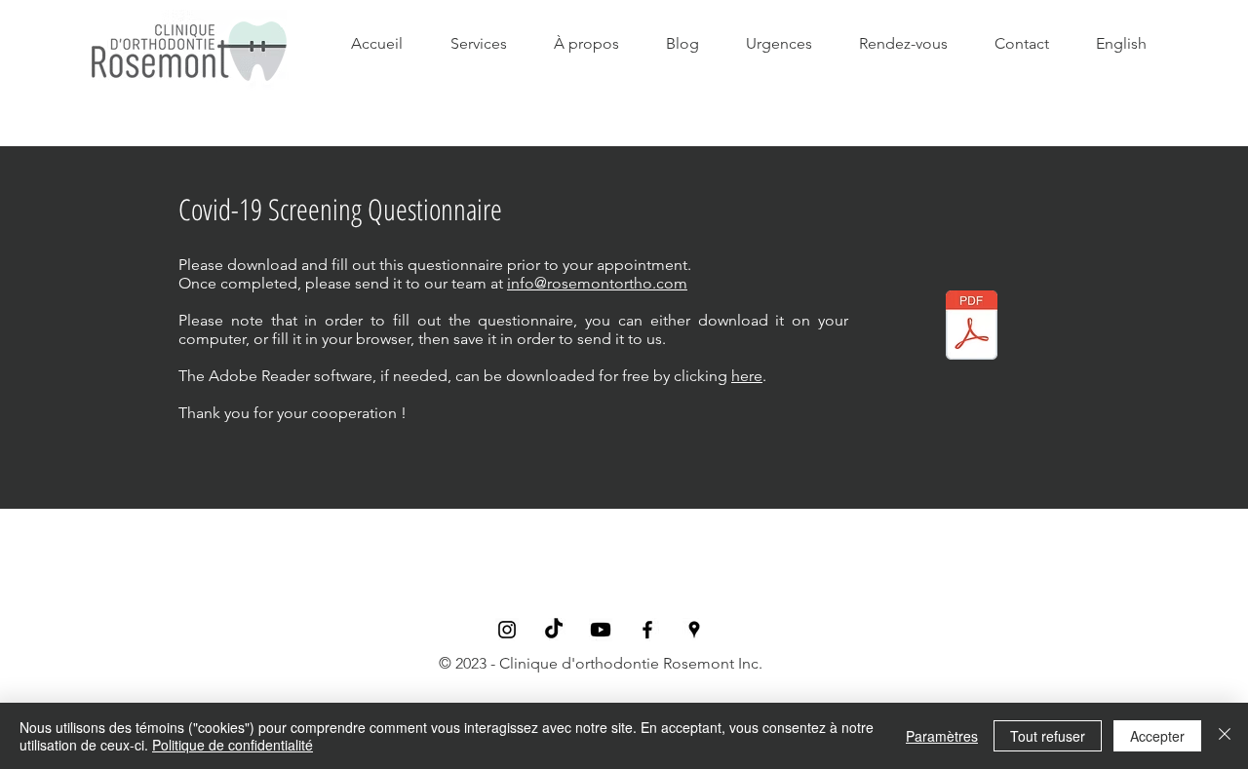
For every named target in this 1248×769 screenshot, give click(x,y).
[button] (586, 43)
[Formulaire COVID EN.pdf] (971, 327)
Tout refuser (1047, 736)
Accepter (1157, 736)
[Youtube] (600, 629)
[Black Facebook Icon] (647, 629)
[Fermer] (1224, 735)
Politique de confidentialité (232, 744)
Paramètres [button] (942, 736)
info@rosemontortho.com (597, 283)
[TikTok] (554, 629)
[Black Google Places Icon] (694, 629)
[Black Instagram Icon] (507, 629)
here (746, 375)
